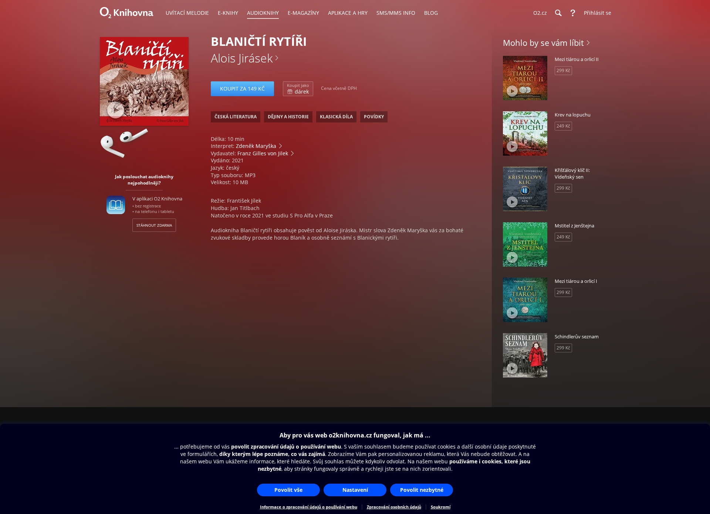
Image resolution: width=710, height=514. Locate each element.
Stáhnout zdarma (154, 225)
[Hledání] (558, 13)
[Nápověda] (572, 13)
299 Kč (563, 70)
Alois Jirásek (242, 58)
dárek (298, 88)
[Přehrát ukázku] (115, 110)
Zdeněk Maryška (256, 145)
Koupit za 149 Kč (242, 88)
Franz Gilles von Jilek (262, 153)
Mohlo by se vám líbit (543, 42)
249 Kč (563, 126)
